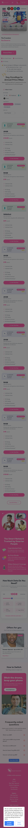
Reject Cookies (19, 823)
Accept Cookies (9, 823)
